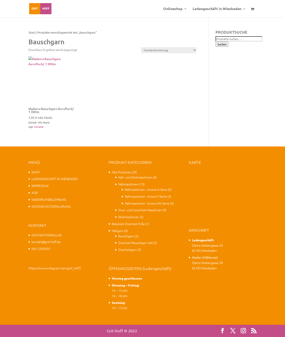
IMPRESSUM (40, 185)
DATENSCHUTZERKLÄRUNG (51, 206)
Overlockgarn (127, 249)
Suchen (221, 44)
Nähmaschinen (128, 184)
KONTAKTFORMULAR (47, 235)
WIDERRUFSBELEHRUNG (49, 199)
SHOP (36, 172)
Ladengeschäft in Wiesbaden (217, 9)
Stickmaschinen (128, 217)
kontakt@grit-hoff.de (46, 242)
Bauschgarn (126, 236)
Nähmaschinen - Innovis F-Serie (146, 196)
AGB (35, 192)
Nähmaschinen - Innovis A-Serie (146, 189)
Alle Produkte (121, 172)
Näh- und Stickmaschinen (135, 177)
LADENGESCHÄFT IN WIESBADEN (55, 179)
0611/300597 (41, 248)
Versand (38, 127)
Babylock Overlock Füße (128, 223)
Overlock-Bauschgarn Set (135, 242)
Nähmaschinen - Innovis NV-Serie (147, 203)
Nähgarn (118, 230)
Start (31, 32)
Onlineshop (173, 9)
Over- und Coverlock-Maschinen (140, 210)
